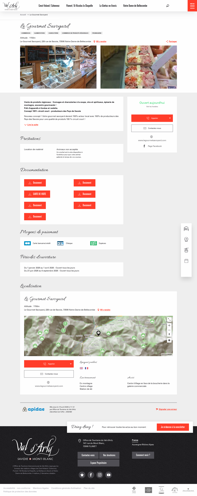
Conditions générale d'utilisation (66, 488)
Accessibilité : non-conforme (16, 488)
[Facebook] (90, 476)
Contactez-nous (88, 455)
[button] (167, 5)
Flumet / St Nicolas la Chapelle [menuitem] (79, 5)
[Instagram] (99, 476)
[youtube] (108, 476)
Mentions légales (41, 488)
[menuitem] (11, 5)
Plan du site (89, 488)
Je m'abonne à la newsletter (173, 427)
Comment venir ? (143, 455)
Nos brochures (109, 455)
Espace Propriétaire (98, 463)
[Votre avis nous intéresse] (82, 476)
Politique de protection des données (20, 492)
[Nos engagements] (148, 490)
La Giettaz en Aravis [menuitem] (108, 5)
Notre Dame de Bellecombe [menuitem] (135, 5)
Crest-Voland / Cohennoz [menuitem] (49, 5)
